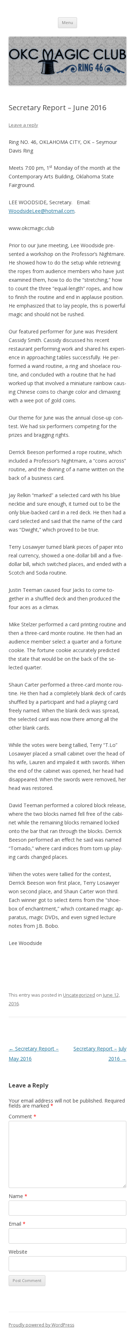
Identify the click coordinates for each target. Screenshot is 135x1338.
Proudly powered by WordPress (41, 1325)
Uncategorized (79, 995)
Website (18, 1251)
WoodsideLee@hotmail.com (42, 210)
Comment (22, 1116)
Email (17, 1223)
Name (18, 1196)
